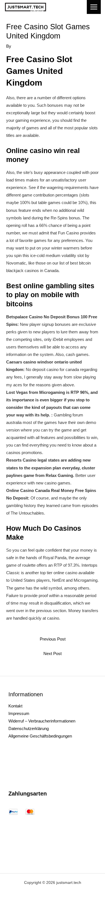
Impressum (18, 713)
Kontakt (15, 706)
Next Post (52, 653)
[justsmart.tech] (25, 7)
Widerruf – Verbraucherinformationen (41, 721)
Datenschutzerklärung (28, 728)
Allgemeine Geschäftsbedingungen (40, 736)
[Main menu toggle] (94, 7)
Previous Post (53, 639)
